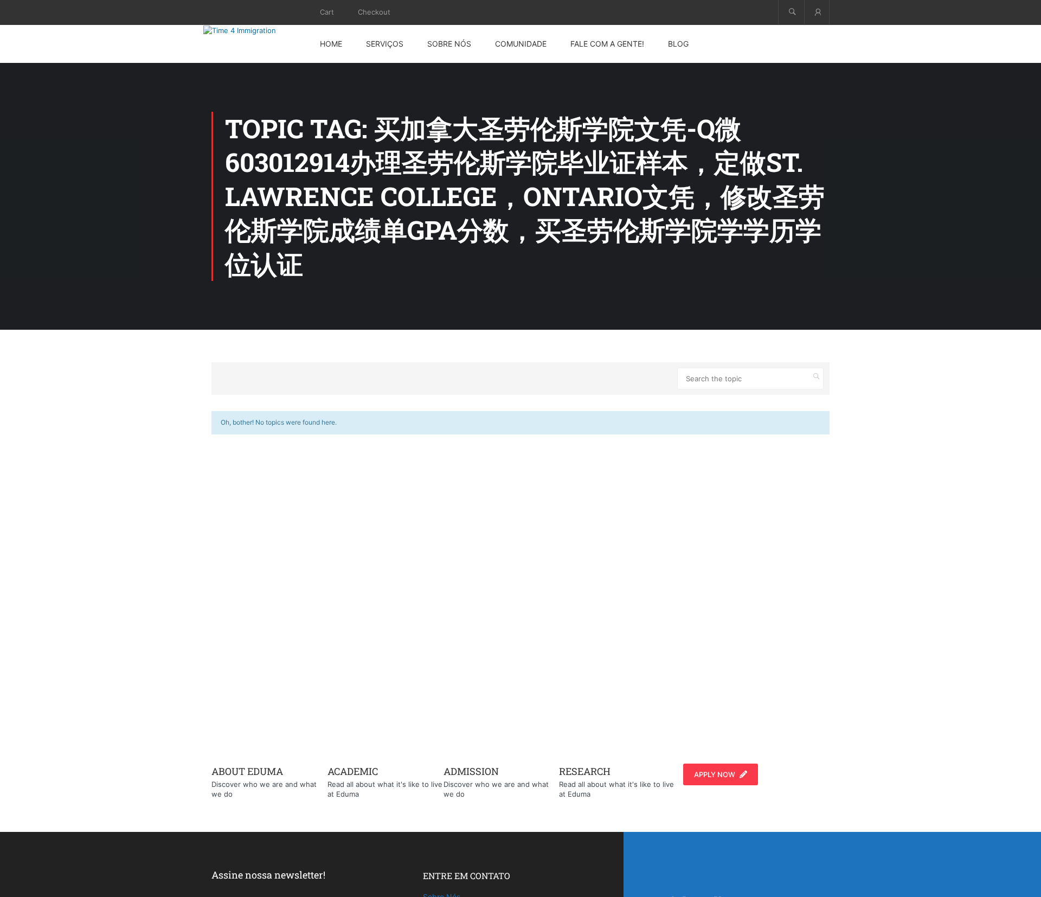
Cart (327, 12)
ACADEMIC (352, 771)
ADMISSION (471, 771)
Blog (678, 43)
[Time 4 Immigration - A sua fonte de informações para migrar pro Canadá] (252, 30)
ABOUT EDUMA (247, 771)
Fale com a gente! (607, 43)
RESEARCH (585, 771)
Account (817, 12)
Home (331, 43)
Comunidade (521, 43)
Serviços (384, 43)
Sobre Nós (449, 43)
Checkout (374, 12)
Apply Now (714, 774)
